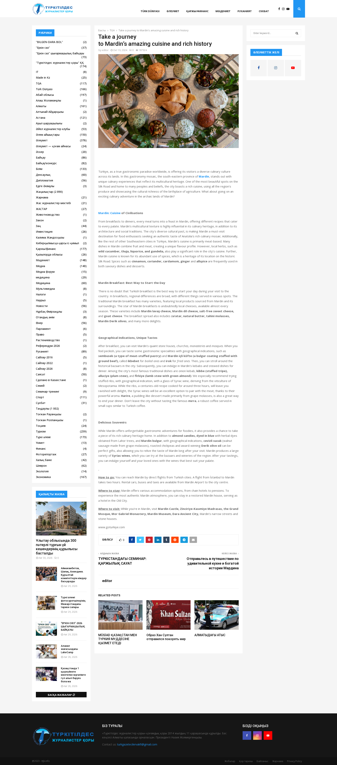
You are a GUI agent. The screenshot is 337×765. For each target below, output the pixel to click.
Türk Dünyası (150, 11)
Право (40, 334)
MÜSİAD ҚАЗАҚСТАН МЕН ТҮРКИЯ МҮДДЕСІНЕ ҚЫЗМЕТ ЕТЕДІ (117, 639)
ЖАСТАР (41, 209)
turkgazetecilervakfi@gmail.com (137, 744)
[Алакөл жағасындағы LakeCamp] (46, 651)
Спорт (40, 397)
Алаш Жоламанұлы (48, 100)
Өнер (39, 323)
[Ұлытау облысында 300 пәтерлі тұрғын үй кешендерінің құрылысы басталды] (61, 518)
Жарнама (42, 197)
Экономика (43, 477)
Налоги (41, 294)
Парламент (43, 329)
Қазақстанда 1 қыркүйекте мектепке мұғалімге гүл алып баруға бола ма (73, 675)
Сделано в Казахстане (51, 380)
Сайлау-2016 (44, 357)
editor (105, 50)
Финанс (41, 448)
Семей (40, 385)
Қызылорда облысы (49, 254)
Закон (40, 220)
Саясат (40, 374)
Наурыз (41, 300)
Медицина (43, 283)
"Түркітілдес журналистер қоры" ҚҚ (60, 63)
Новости (42, 306)
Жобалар (229, 761)
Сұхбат (264, 11)
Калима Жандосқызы (50, 237)
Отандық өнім (45, 317)
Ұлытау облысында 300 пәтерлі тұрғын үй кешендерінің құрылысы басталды (56, 546)
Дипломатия (44, 180)
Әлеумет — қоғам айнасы (53, 146)
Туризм (41, 431)
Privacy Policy (294, 761)
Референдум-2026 (48, 346)
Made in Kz (43, 77)
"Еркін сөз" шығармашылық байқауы (60, 53)
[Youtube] (288, 9)
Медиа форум (45, 272)
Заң (38, 226)
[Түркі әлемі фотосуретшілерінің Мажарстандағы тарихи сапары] (46, 603)
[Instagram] (284, 9)
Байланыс (262, 761)
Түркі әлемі (43, 437)
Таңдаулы (42, 408)
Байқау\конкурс (46, 163)
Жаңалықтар (44, 192)
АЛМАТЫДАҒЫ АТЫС (209, 635)
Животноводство (48, 214)
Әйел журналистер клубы (53, 129)
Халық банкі (44, 460)
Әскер (40, 152)
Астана (40, 117)
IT (37, 72)
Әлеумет (173, 11)
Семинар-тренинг (47, 391)
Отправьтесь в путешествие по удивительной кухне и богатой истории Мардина (213, 563)
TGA (38, 83)
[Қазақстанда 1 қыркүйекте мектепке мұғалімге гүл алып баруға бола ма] (46, 674)
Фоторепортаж (46, 454)
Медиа (40, 266)
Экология (42, 471)
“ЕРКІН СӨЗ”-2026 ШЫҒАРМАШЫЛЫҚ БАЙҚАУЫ (73, 626)
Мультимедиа (45, 289)
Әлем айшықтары (47, 134)
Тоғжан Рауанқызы (48, 414)
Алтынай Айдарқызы (50, 112)
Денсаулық (43, 175)
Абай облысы (45, 95)
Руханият (245, 11)
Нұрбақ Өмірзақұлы (49, 311)
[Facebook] (280, 9)
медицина (43, 277)
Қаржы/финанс (197, 11)
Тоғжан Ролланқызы (49, 420)
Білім (39, 169)
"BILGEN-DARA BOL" (49, 42)
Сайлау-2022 (44, 363)
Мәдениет (223, 11)
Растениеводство (48, 340)
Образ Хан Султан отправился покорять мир (166, 637)
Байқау (40, 157)
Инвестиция (44, 231)
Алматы (41, 106)
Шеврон (41, 465)
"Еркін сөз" (43, 47)
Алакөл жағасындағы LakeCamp (69, 649)
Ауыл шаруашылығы (49, 123)
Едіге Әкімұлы (45, 186)
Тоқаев (41, 426)
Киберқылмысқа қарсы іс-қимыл (57, 243)
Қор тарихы (246, 761)
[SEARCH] (297, 33)
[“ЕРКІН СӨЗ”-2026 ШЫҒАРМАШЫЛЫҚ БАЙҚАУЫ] (46, 629)
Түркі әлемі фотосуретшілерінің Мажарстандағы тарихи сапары (73, 602)
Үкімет (40, 443)
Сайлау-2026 (44, 368)
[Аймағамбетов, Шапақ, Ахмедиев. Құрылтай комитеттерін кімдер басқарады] (46, 574)
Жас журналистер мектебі (53, 203)
